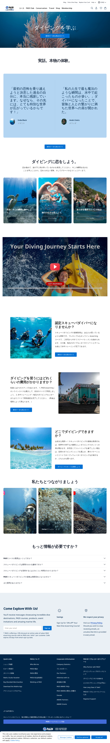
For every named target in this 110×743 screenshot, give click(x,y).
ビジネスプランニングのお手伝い (94, 683)
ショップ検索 (7, 664)
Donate (59, 695)
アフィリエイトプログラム (12, 691)
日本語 (101, 2)
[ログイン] (96, 8)
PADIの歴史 (34, 673)
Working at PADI (36, 682)
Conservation (41, 8)
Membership (67, 8)
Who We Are (34, 664)
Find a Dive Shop (72, 2)
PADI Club (30, 8)
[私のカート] (105, 8)
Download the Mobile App (12, 686)
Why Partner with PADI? (91, 667)
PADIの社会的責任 (36, 678)
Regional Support (89, 699)
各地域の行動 (61, 682)
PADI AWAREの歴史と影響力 (66, 691)
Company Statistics (63, 664)
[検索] (92, 8)
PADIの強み (34, 669)
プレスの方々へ (62, 669)
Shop (58, 8)
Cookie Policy (14, 740)
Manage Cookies (66, 737)
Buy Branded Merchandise (13, 682)
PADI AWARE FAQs (63, 686)
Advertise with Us (63, 678)
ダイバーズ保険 (8, 673)
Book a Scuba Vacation (11, 678)
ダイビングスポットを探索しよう (69, 467)
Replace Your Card (84, 2)
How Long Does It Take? (91, 687)
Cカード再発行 (8, 669)
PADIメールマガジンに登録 (55, 722)
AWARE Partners (62, 700)
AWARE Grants (62, 704)
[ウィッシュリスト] (101, 8)
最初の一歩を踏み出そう (55, 147)
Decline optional (82, 737)
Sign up (47, 628)
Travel (51, 8)
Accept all (99, 737)
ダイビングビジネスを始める (93, 678)
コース (21, 8)
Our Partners (61, 673)
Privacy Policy (96, 623)
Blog (64, 2)
